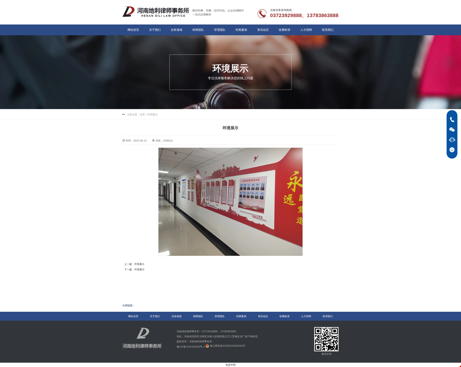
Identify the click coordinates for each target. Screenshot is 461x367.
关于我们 (155, 29)
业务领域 (176, 29)
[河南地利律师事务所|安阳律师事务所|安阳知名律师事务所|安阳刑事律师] (156, 11)
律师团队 (198, 29)
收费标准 (284, 29)
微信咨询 (326, 353)
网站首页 (133, 29)
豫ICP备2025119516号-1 (191, 346)
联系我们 (328, 29)
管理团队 (219, 29)
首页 (142, 114)
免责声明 (230, 364)
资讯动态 (263, 29)
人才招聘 (306, 29)
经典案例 (241, 29)
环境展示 (153, 114)
